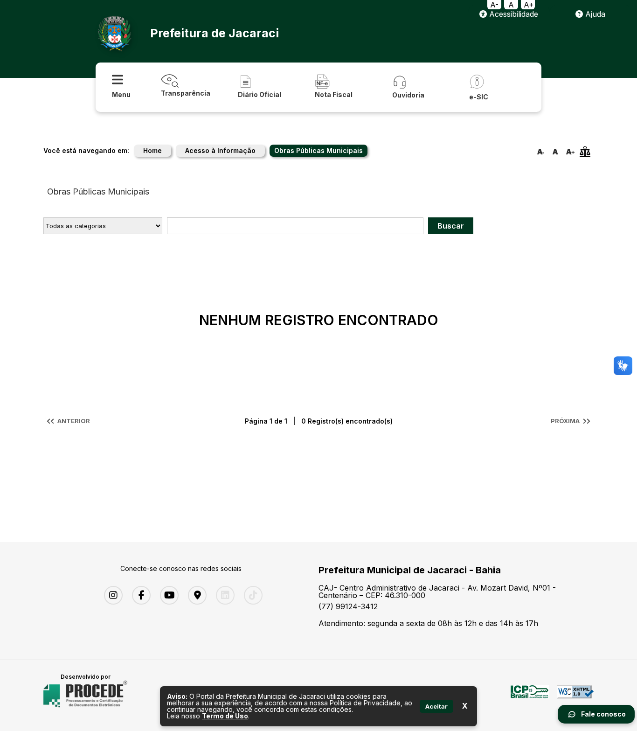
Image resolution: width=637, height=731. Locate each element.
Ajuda (594, 14)
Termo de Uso (225, 716)
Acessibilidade (512, 14)
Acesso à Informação (220, 150)
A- (494, 4)
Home (152, 150)
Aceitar (436, 706)
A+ (529, 4)
